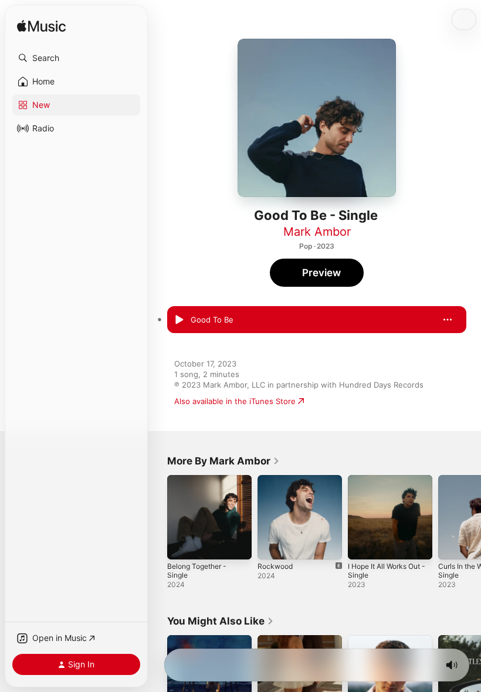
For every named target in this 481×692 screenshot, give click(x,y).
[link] (223, 460)
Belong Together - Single (196, 570)
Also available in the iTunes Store (235, 401)
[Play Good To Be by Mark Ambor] (179, 319)
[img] (41, 26)
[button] (76, 58)
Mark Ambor (317, 232)
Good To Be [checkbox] (212, 319)
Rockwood (275, 566)
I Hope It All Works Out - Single (386, 570)
